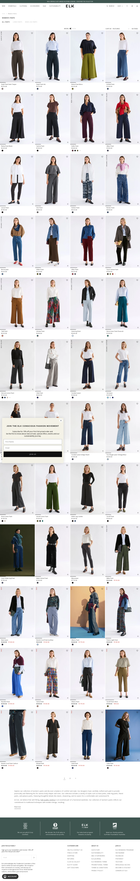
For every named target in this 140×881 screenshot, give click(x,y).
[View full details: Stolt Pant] (87, 736)
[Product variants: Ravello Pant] (32, 698)
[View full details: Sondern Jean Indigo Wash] (87, 427)
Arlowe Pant (40, 331)
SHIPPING (70, 856)
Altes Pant (74, 269)
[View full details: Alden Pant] (52, 242)
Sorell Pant (110, 516)
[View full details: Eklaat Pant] (52, 736)
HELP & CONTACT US (75, 850)
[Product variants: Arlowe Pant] (68, 327)
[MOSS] (72, 89)
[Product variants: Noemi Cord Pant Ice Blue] (68, 636)
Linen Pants (17, 22)
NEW (3, 6)
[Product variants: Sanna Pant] (68, 142)
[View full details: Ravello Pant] (17, 674)
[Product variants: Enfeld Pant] (138, 80)
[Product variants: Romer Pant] (138, 204)
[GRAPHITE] (37, 397)
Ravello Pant (5, 701)
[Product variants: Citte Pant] (68, 389)
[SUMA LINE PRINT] (108, 644)
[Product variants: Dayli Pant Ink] (68, 80)
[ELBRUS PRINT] (37, 706)
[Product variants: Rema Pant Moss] (103, 80)
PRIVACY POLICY (97, 871)
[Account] (132, 6)
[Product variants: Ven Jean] (138, 389)
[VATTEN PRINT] (72, 212)
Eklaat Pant (40, 763)
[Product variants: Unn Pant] (68, 204)
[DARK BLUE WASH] (2, 644)
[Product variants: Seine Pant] (68, 698)
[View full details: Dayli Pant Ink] (52, 56)
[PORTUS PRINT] (108, 582)
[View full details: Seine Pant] (52, 674)
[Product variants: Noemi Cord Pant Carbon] (32, 759)
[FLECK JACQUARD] (108, 212)
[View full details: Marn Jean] (17, 612)
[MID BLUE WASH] (108, 89)
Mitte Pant (110, 578)
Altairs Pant (75, 701)
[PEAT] (72, 706)
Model (66, 28)
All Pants (6, 22)
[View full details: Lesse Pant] (17, 180)
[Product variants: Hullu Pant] (103, 142)
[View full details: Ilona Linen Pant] (17, 489)
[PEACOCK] (108, 335)
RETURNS (70, 859)
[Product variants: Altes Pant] (103, 266)
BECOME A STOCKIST (123, 868)
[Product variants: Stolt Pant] (103, 759)
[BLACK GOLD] (37, 768)
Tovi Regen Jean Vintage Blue (116, 455)
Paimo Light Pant (112, 640)
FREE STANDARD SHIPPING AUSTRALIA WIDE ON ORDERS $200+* (69, 1)
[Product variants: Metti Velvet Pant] (68, 574)
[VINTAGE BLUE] (108, 459)
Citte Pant (39, 393)
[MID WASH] (72, 768)
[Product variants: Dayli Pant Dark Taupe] (32, 80)
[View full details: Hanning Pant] (87, 303)
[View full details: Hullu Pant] (87, 118)
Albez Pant (110, 146)
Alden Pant (40, 269)
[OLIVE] (37, 274)
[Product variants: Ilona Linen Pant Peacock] (138, 327)
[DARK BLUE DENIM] (108, 150)
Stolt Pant (74, 763)
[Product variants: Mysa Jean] (103, 574)
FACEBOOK (119, 856)
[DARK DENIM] (72, 644)
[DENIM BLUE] (108, 397)
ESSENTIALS (12, 6)
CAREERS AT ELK (121, 871)
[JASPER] (42, 521)
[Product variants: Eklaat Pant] (68, 759)
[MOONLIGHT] (5, 397)
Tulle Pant (110, 763)
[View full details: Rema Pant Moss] (87, 56)
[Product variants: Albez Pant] (138, 142)
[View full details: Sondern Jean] (87, 365)
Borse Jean (5, 269)
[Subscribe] (33, 857)
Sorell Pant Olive (112, 701)
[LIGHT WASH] (72, 335)
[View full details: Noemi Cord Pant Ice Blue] (52, 612)
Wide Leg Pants (31, 22)
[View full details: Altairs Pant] (87, 674)
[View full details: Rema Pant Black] (17, 118)
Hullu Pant (74, 146)
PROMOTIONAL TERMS (99, 865)
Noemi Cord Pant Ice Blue (44, 640)
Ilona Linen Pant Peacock (115, 331)
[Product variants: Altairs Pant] (103, 698)
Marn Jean (4, 640)
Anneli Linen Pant (42, 516)
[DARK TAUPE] (2, 89)
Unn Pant (39, 208)
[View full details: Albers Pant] (87, 612)
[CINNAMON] (2, 335)
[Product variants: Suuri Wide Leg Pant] (32, 574)
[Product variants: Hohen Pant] (103, 204)
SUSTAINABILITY (97, 853)
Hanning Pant (76, 331)
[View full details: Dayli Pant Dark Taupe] (17, 56)
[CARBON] (75, 274)
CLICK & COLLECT (73, 862)
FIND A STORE (72, 853)
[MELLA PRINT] (37, 335)
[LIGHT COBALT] (2, 706)
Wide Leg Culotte (77, 516)
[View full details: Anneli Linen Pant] (52, 489)
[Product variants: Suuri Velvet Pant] (138, 266)
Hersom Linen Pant (7, 393)
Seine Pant (40, 701)
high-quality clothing (47, 800)
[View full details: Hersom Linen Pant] (17, 365)
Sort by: (109, 29)
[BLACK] (2, 150)
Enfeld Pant (110, 84)
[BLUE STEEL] (2, 582)
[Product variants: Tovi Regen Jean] (68, 451)
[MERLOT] (72, 274)
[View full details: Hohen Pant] (87, 180)
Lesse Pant (5, 208)
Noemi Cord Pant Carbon (9, 763)
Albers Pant (75, 640)
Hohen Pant (75, 208)
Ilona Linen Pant (6, 516)
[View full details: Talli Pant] (17, 303)
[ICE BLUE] (37, 644)
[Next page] (75, 778)
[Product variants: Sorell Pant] (138, 513)
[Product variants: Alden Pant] (68, 266)
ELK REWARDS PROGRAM (124, 850)
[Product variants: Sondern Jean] (103, 389)
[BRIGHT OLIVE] (77, 150)
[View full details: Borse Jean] (17, 242)
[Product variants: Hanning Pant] (103, 327)
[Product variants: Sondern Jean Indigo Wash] (103, 451)
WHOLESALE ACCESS (123, 865)
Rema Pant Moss (77, 84)
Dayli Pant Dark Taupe (8, 84)
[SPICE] (112, 274)
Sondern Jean (76, 393)
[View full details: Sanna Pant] (52, 118)
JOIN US (32, 454)
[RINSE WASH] (72, 397)
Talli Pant (4, 331)
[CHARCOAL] (37, 582)
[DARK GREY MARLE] (37, 212)
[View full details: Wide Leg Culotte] (87, 489)
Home (3, 13)
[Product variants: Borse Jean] (32, 266)
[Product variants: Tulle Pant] (138, 759)
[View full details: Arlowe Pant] (52, 303)
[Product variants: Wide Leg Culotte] (103, 513)
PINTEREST (119, 859)
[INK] (37, 89)
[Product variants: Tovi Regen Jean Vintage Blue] (138, 451)
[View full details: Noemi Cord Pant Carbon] (17, 736)
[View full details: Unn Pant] (52, 180)
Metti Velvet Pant (42, 578)
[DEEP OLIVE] (108, 274)
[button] (32, 32)
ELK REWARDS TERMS (99, 862)
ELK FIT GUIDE (72, 865)
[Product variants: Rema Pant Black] (32, 142)
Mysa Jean (74, 578)
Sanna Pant (40, 146)
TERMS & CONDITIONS (99, 868)
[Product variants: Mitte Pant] (138, 574)
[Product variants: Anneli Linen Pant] (68, 513)
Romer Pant (110, 208)
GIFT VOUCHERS (73, 868)
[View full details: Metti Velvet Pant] (52, 550)
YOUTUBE (119, 862)
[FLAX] (7, 397)
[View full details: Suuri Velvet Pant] (115, 274)
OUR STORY (95, 850)
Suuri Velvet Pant (112, 269)
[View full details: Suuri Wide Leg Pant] (17, 550)
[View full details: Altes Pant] (87, 242)
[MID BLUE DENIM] (2, 274)
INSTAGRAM (120, 853)
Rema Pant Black (7, 146)
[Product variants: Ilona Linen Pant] (32, 513)
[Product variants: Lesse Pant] (32, 204)
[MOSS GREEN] (110, 274)
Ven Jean (110, 393)
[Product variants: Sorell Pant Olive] (138, 698)
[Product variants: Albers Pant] (103, 636)
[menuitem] (3, 6)
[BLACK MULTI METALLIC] (108, 768)
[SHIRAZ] (72, 150)
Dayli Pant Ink (41, 84)
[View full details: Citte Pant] (52, 365)
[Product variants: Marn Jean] (32, 636)
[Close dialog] (61, 420)
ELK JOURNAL (96, 859)
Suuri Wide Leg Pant (8, 578)
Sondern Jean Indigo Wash (80, 455)
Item (74, 28)
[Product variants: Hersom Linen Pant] (32, 389)
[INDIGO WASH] (72, 459)
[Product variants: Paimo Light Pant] (138, 636)
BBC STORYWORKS (98, 856)
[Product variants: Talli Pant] (32, 327)
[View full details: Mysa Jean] (87, 550)
